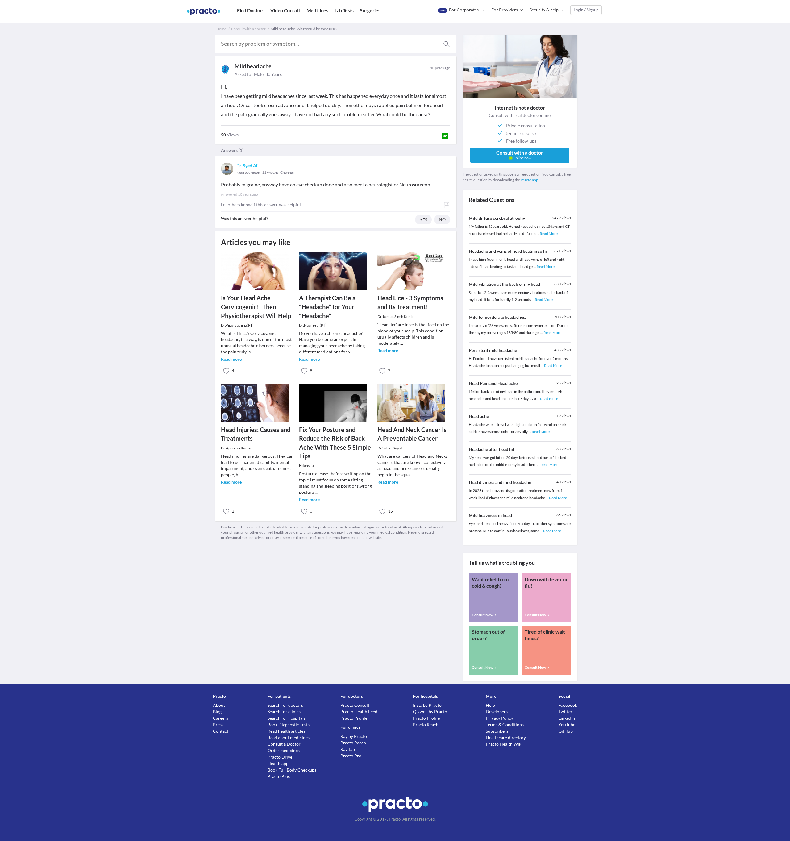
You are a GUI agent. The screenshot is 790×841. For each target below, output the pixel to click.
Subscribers (497, 731)
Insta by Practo (427, 705)
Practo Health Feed (358, 711)
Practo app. (530, 179)
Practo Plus (279, 776)
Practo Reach (353, 742)
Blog (217, 711)
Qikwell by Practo (430, 711)
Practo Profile (353, 718)
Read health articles (286, 731)
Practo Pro (350, 755)
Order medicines (284, 750)
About (219, 705)
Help (490, 705)
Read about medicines (289, 737)
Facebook (568, 705)
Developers (497, 711)
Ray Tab (347, 749)
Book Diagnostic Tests (289, 724)
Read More (549, 233)
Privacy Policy (499, 718)
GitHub (566, 731)
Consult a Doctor (284, 744)
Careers (220, 718)
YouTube (567, 724)
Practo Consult (354, 705)
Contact (220, 731)
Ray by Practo (353, 736)
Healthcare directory (506, 737)
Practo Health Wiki (504, 744)
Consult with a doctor (248, 29)
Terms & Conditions (505, 724)
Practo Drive (280, 757)
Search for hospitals (287, 718)
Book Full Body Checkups (292, 769)
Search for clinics (284, 711)
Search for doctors (285, 705)
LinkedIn (567, 718)
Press (218, 724)
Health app (278, 763)
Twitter (565, 711)
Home (221, 29)
